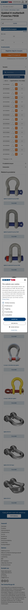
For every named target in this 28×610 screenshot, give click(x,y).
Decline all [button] (14, 323)
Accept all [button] (15, 319)
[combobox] (25, 280)
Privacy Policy (5, 299)
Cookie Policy (14, 330)
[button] (14, 327)
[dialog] (14, 305)
